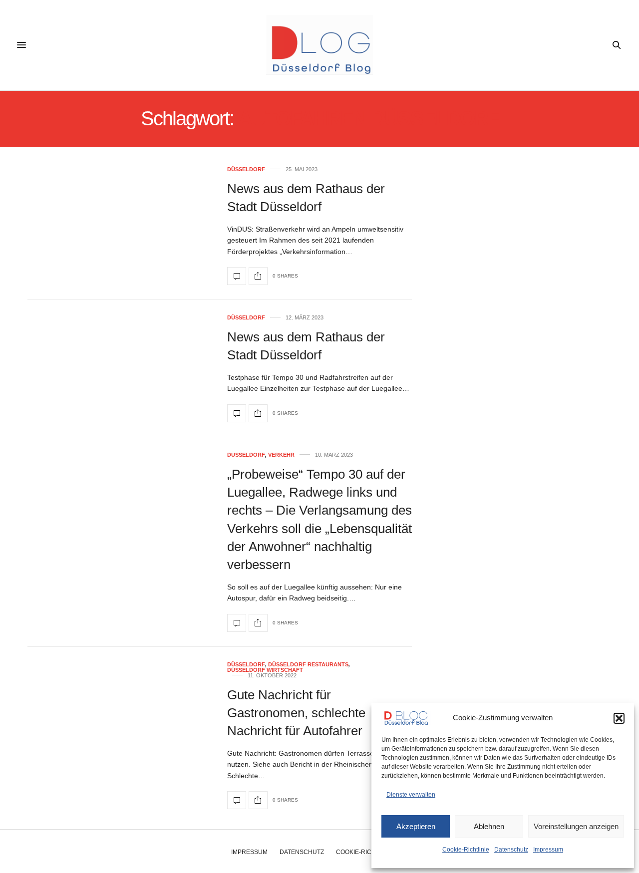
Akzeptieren (415, 826)
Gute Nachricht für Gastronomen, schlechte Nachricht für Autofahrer (296, 713)
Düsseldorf (246, 169)
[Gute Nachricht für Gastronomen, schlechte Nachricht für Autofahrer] (236, 800)
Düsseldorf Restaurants (308, 664)
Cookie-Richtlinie (465, 849)
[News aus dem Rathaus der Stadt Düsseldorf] (236, 276)
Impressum (548, 849)
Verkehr (281, 455)
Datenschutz (511, 849)
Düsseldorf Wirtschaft (265, 670)
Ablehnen (489, 826)
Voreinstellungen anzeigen (576, 826)
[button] (619, 718)
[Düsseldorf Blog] (319, 45)
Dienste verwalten (410, 794)
